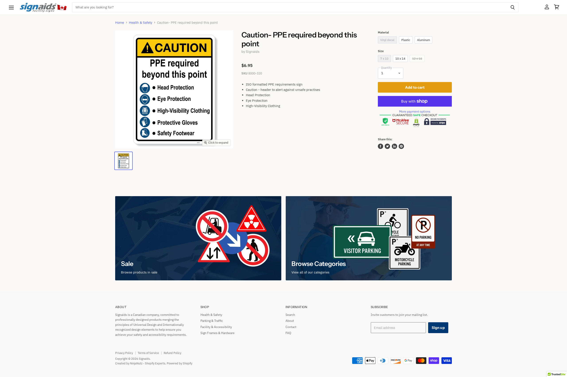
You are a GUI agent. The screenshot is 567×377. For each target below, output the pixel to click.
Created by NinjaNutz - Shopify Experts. (140, 363)
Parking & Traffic (211, 321)
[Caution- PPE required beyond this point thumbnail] (123, 161)
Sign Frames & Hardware (217, 333)
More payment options (414, 111)
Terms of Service (148, 353)
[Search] (512, 7)
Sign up (438, 327)
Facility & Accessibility (216, 327)
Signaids (252, 51)
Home (119, 22)
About (289, 321)
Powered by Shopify (179, 363)
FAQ (288, 333)
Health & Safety (140, 22)
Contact (290, 327)
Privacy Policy (124, 353)
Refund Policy (172, 353)
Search (290, 315)
